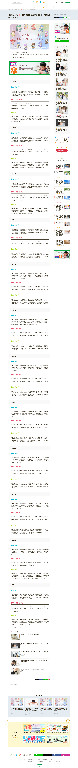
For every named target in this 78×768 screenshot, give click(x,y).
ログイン (57, 2)
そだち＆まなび (38, 6)
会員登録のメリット (31, 761)
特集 (19, 6)
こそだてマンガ (57, 6)
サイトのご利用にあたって (41, 761)
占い (11, 684)
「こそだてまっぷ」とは (22, 761)
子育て (15, 684)
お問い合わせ (58, 761)
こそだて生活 (48, 6)
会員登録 (62, 2)
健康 (15, 12)
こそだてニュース (27, 6)
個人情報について (50, 761)
